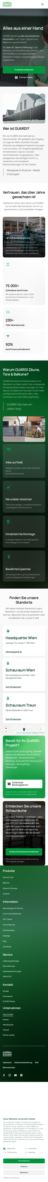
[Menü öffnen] (43, 4)
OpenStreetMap (26, 733)
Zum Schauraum (13, 686)
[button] (24, 729)
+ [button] (6, 728)
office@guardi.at (14, 651)
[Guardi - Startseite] (7, 4)
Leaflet (18, 733)
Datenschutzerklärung (11, 1177)
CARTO (42, 733)
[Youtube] (16, 1075)
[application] (24, 729)
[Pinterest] (22, 1075)
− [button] (6, 731)
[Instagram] (11, 1075)
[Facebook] (5, 1075)
